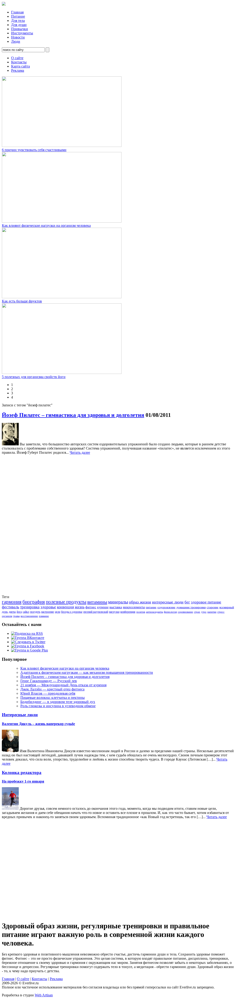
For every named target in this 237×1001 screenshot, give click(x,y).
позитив (140, 612)
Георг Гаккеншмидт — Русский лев (48, 681)
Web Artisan (44, 995)
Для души (19, 25)
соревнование (185, 612)
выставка (115, 607)
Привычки (19, 29)
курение (103, 607)
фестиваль (10, 607)
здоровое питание (206, 602)
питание (151, 607)
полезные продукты (66, 602)
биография (33, 602)
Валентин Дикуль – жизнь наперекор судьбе (38, 724)
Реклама (17, 70)
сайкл (26, 611)
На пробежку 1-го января (23, 781)
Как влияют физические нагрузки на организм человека (46, 225)
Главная (17, 12)
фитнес (90, 607)
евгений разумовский (95, 611)
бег (187, 602)
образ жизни (140, 602)
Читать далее (80, 452)
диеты (12, 611)
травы (16, 616)
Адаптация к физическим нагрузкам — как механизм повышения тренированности (86, 672)
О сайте (17, 58)
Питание (18, 16)
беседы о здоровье (71, 611)
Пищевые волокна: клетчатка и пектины (52, 698)
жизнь (79, 607)
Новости (18, 37)
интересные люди (168, 602)
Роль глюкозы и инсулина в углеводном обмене (58, 706)
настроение (47, 611)
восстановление (29, 616)
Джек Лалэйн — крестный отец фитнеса (52, 689)
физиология (170, 612)
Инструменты (22, 33)
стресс (221, 612)
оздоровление (166, 607)
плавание (44, 616)
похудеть (35, 611)
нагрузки (114, 611)
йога (19, 611)
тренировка (30, 607)
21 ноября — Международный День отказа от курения (63, 685)
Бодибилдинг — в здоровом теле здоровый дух (57, 702)
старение (212, 607)
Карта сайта (20, 66)
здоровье (48, 607)
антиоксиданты (154, 612)
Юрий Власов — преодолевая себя (47, 693)
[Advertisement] (20, 524)
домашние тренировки (191, 607)
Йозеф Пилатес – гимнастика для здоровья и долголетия (73, 415)
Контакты (19, 62)
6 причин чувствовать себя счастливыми (34, 150)
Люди (15, 41)
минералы (118, 601)
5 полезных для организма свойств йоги (33, 377)
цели (57, 611)
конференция (127, 611)
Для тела (18, 21)
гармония (12, 602)
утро (203, 612)
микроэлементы (134, 607)
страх (197, 612)
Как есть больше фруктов (22, 301)
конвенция (65, 607)
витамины (97, 601)
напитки (211, 612)
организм (7, 616)
